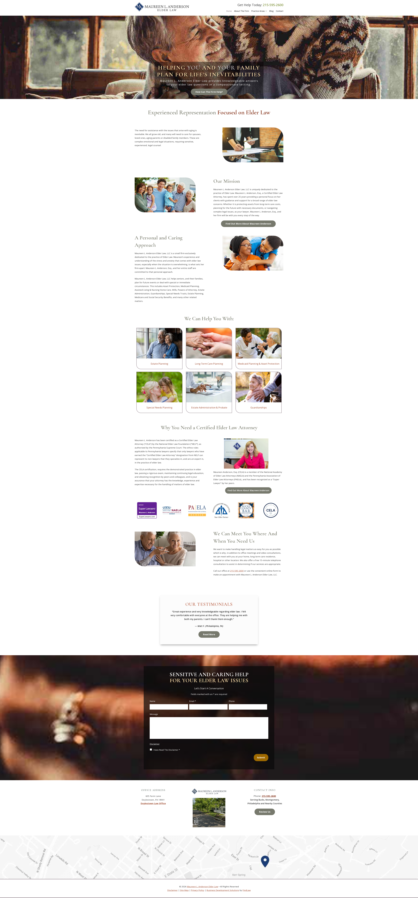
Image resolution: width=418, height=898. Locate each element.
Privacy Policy (197, 890)
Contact (279, 11)
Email (192, 701)
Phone (232, 701)
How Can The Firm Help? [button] (209, 91)
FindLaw (247, 890)
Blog (271, 11)
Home (229, 11)
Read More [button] (209, 630)
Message (154, 714)
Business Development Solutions (222, 890)
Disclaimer (155, 744)
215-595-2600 (273, 5)
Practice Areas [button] (258, 11)
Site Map (184, 890)
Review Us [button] (264, 811)
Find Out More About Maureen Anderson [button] (248, 223)
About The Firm (241, 11)
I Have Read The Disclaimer (166, 750)
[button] (416, 882)
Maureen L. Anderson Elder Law (202, 886)
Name (152, 701)
